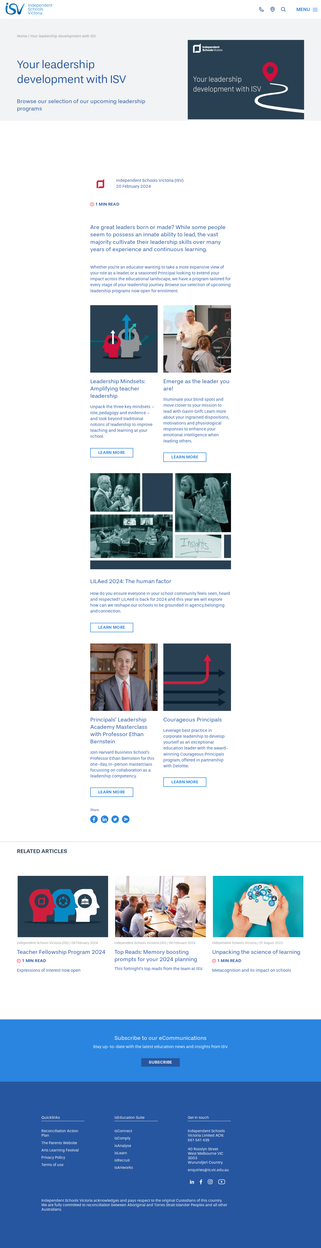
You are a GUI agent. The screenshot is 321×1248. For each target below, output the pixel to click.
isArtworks (123, 1167)
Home (22, 36)
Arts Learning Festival (60, 1150)
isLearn (120, 1153)
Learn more (111, 452)
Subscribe (160, 1062)
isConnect (123, 1131)
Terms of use (52, 1164)
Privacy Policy (53, 1157)
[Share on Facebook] (94, 821)
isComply (122, 1138)
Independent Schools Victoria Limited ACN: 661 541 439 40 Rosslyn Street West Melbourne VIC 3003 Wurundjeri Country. (206, 1147)
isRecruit (122, 1160)
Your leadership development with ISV (63, 36)
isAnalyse (122, 1145)
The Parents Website (59, 1143)
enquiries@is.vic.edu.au (208, 1170)
